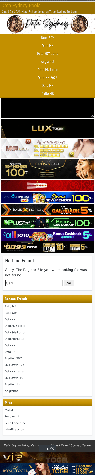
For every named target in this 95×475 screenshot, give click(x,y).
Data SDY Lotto (47, 54)
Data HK (47, 46)
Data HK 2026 (47, 78)
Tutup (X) (47, 448)
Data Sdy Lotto (15, 332)
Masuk (9, 410)
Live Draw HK (14, 378)
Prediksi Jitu (13, 384)
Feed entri (12, 416)
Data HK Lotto (48, 70)
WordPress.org (15, 429)
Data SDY (47, 38)
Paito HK (47, 94)
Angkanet (47, 62)
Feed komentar (15, 423)
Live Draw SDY (14, 365)
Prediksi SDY (13, 358)
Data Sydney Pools (21, 5)
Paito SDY (11, 312)
